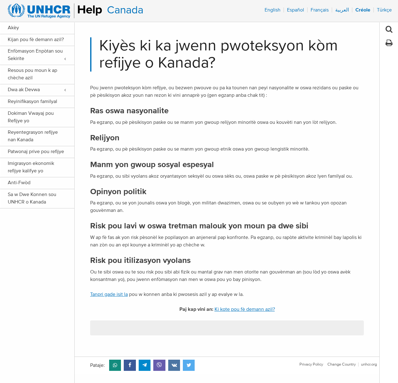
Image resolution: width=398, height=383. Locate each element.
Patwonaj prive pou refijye (36, 151)
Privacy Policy (311, 364)
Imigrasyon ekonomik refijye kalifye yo (31, 167)
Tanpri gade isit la (109, 294)
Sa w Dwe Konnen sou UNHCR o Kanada (32, 198)
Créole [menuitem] (362, 9)
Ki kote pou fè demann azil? (245, 309)
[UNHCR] (52, 11)
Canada (125, 10)
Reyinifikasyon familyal (32, 101)
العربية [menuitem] (342, 9)
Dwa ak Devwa (24, 89)
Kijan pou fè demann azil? (36, 39)
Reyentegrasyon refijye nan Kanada (33, 136)
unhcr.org (369, 364)
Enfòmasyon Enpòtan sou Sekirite (35, 55)
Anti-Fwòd (19, 182)
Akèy (13, 27)
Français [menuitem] (320, 9)
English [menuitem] (272, 9)
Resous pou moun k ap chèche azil (32, 74)
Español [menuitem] (295, 9)
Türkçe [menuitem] (384, 9)
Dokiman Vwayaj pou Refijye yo (31, 117)
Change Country (341, 364)
